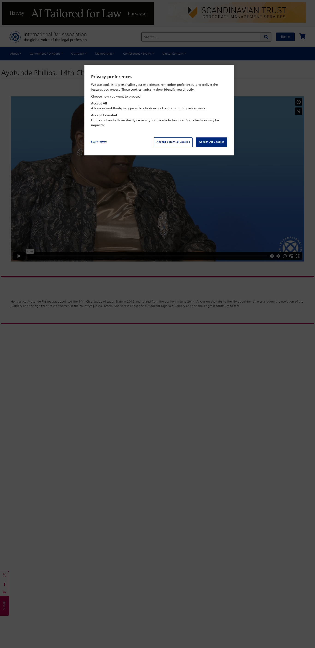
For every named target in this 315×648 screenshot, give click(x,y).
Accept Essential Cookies (173, 142)
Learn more (99, 141)
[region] (159, 110)
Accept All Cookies (211, 142)
